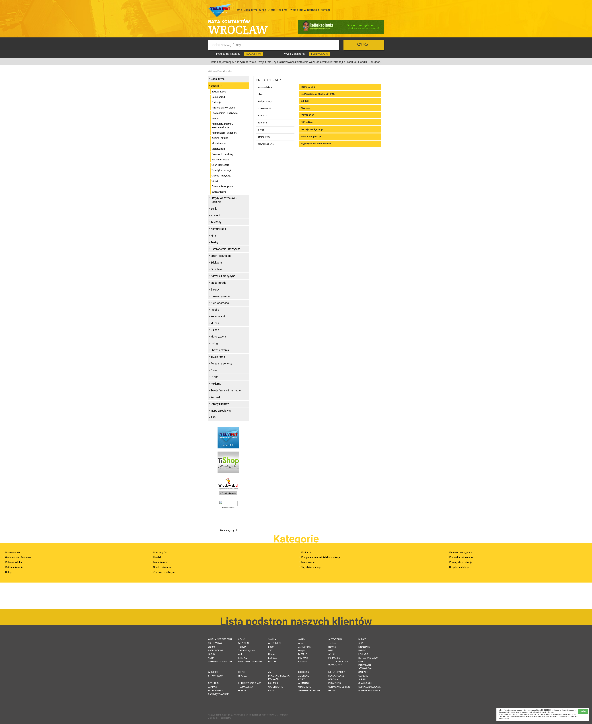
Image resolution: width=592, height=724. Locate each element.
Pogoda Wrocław (228, 507)
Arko (300, 643)
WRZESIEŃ (243, 643)
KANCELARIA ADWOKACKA (365, 667)
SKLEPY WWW (215, 643)
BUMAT (362, 639)
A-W (360, 643)
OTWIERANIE (304, 687)
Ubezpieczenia (220, 350)
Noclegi (215, 215)
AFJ (240, 654)
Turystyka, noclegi (221, 170)
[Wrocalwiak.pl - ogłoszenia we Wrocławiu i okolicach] (228, 486)
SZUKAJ (364, 45)
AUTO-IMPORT (275, 643)
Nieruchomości (220, 303)
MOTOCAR (303, 672)
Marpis (301, 650)
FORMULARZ (319, 53)
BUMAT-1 (302, 654)
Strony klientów (220, 403)
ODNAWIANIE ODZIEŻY (339, 687)
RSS (213, 417)
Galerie (215, 329)
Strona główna (216, 71)
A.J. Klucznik (304, 647)
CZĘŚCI (241, 639)
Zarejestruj (226, 718)
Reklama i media (220, 159)
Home (238, 9)
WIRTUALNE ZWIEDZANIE (220, 639)
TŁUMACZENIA (245, 687)
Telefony (216, 222)
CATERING (303, 661)
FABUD (211, 654)
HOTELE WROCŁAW (368, 658)
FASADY (242, 690)
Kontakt (325, 9)
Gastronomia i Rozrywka (225, 113)
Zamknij (582, 711)
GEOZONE (363, 676)
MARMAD (303, 658)
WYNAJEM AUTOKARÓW (250, 661)
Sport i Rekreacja (221, 255)
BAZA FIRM (253, 53)
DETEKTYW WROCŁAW (249, 683)
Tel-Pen (332, 643)
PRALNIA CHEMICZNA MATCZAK (279, 677)
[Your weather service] (228, 503)
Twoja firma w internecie (304, 9)
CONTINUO (213, 683)
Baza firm (228, 71)
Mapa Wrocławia (221, 410)
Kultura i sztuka (220, 138)
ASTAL (331, 654)
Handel (215, 118)
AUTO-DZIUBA (335, 639)
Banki (214, 208)
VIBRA (211, 658)
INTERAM (242, 658)
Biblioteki (216, 269)
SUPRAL (362, 679)
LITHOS (362, 661)
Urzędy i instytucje (221, 175)
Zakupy (215, 289)
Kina (213, 235)
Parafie (215, 309)
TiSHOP (242, 647)
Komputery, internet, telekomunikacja (222, 125)
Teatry (214, 242)
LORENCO (363, 654)
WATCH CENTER (276, 687)
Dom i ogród (218, 97)
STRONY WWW (215, 676)
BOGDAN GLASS (336, 676)
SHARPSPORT (365, 683)
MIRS (330, 650)
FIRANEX (242, 676)
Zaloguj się (213, 718)
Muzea (215, 323)
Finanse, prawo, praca (223, 107)
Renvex (332, 647)
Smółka (272, 639)
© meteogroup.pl (228, 530)
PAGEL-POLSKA (216, 650)
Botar (271, 647)
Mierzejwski (364, 647)
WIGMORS (213, 672)
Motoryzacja (218, 148)
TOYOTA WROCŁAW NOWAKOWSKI (338, 663)
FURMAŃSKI (334, 658)
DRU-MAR (273, 683)
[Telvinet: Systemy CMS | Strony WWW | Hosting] (228, 437)
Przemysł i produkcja (223, 154)
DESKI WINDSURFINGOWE (220, 661)
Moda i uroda (219, 143)
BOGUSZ (272, 658)
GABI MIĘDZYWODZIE (218, 694)
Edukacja (216, 102)
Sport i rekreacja (220, 165)
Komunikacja (218, 228)
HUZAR (271, 654)
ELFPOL (242, 672)
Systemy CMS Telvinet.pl (276, 715)
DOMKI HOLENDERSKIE (369, 690)
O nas (262, 9)
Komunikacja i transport (224, 132)
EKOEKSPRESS (215, 690)
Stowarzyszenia (220, 296)
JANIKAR (212, 687)
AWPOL (302, 639)
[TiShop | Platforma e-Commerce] (228, 462)
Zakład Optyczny (246, 650)
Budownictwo (219, 91)
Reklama (282, 9)
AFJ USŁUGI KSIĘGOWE (309, 690)
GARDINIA (333, 679)
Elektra (211, 647)
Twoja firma (218, 356)
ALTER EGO (303, 676)
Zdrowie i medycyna (222, 186)
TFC (270, 650)
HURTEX (272, 661)
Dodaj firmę (251, 9)
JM (269, 672)
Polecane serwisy (221, 363)
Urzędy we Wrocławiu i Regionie (224, 200)
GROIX (271, 690)
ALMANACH (304, 683)
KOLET (301, 679)
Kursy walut (218, 316)
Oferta (271, 9)
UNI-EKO (362, 650)
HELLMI (331, 690)
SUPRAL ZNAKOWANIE (369, 687)
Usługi (215, 181)
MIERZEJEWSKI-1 (336, 672)
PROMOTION (334, 683)
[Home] (209, 71)
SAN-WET (363, 672)
